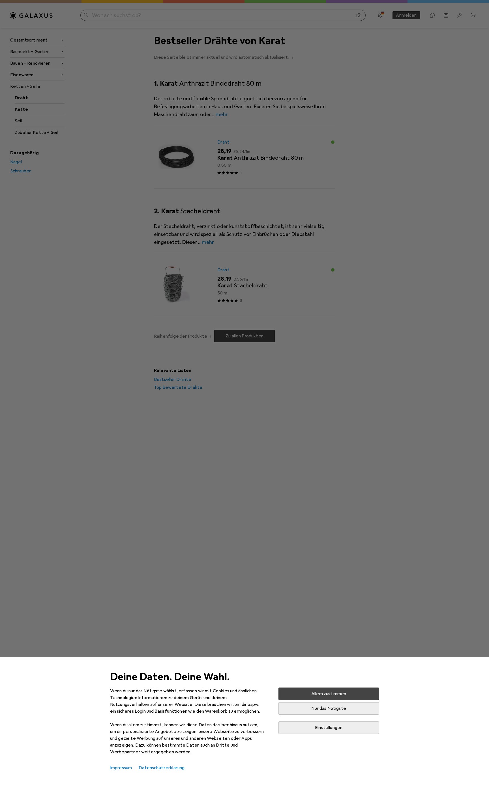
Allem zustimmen (328, 694)
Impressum (121, 768)
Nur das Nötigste (328, 708)
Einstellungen (328, 727)
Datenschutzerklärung (162, 768)
